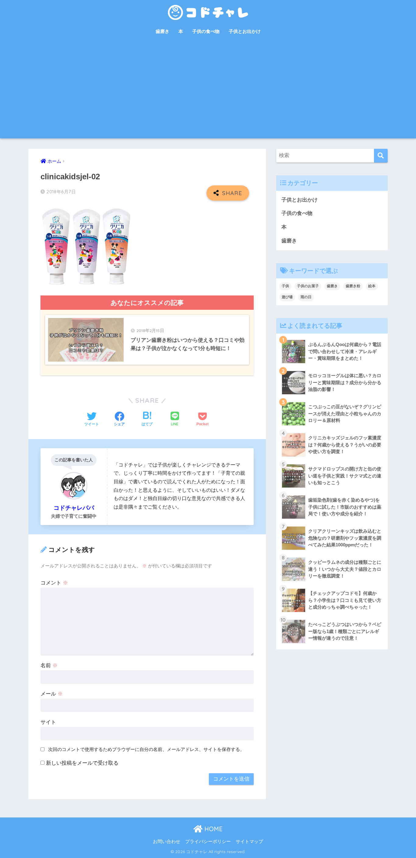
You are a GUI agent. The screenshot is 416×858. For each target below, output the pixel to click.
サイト (48, 722)
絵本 (371, 286)
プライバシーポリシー (208, 841)
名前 (49, 665)
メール (52, 694)
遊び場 (287, 297)
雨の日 (306, 297)
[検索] (381, 156)
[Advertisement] (208, 92)
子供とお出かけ (245, 31)
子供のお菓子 (308, 286)
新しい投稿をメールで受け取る (82, 763)
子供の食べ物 (206, 31)
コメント (54, 583)
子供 (285, 286)
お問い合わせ (166, 841)
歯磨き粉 (353, 286)
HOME (213, 829)
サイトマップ (249, 841)
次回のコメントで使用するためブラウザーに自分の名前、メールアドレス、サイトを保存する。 (146, 749)
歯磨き (162, 31)
